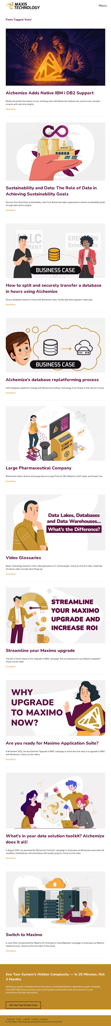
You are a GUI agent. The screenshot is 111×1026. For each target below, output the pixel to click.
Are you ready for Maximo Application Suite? (52, 743)
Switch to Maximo (24, 935)
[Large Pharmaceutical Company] (55, 460)
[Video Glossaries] (55, 550)
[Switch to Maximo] (55, 927)
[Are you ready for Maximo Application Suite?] (55, 735)
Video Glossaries (23, 558)
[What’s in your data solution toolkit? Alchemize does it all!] (55, 828)
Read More (11, 109)
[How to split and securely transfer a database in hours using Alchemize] (55, 277)
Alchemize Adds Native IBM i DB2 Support (50, 93)
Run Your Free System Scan (23, 1005)
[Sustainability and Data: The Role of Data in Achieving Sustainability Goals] (55, 180)
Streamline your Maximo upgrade (40, 651)
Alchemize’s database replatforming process (52, 380)
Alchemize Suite (43, 1022)
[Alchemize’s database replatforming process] (55, 372)
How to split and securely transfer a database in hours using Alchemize (53, 288)
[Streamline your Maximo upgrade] (55, 642)
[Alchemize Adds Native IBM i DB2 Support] (55, 85)
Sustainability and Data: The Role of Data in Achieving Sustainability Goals (51, 191)
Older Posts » (99, 965)
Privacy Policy (56, 1022)
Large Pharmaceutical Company (38, 468)
